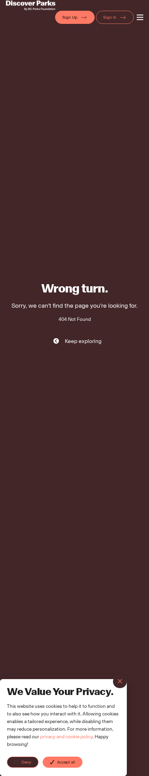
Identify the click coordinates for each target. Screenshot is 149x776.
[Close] (120, 681)
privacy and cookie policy (66, 737)
